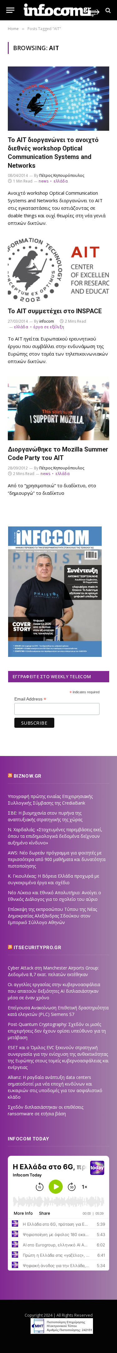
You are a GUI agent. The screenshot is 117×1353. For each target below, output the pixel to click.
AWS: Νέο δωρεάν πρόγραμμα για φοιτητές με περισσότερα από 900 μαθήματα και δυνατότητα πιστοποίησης (56, 859)
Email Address (30, 699)
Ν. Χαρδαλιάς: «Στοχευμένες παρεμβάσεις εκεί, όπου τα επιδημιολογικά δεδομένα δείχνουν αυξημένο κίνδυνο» (55, 836)
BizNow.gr (27, 776)
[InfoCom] (62, 10)
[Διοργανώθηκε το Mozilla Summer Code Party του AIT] (58, 408)
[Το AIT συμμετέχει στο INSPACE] (58, 270)
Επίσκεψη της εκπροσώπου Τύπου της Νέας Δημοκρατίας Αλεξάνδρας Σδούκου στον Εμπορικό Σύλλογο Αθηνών (52, 915)
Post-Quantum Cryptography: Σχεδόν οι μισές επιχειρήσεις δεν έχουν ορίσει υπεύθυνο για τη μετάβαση (57, 1030)
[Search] (107, 10)
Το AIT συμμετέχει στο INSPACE (55, 311)
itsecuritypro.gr (37, 947)
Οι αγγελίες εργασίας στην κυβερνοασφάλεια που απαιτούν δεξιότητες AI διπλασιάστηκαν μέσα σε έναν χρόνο (54, 991)
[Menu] (10, 10)
